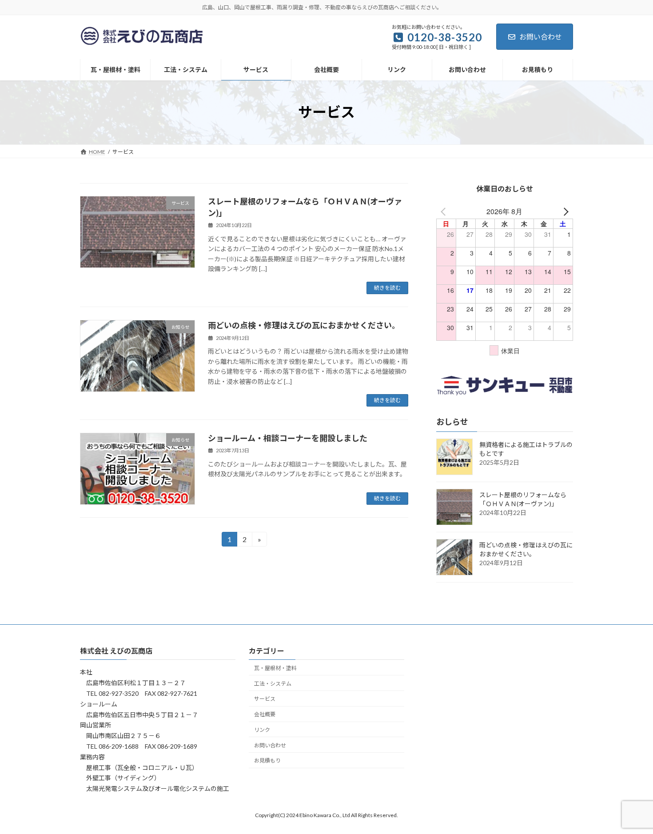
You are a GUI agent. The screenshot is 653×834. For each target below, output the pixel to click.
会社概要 (264, 714)
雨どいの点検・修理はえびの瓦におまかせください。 (304, 325)
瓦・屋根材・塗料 (275, 668)
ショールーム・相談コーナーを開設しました (287, 438)
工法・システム (272, 683)
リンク (262, 729)
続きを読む (387, 287)
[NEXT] (564, 211)
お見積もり (267, 760)
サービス (264, 698)
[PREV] (444, 211)
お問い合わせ (540, 36)
